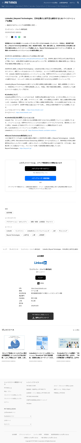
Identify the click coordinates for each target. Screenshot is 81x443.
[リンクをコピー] (24, 37)
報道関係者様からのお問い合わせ (60, 434)
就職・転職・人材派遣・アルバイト (42, 222)
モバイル (19, 6)
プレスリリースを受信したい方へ (13, 395)
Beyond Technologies (13, 235)
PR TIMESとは (8, 388)
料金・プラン (7, 391)
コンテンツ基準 (37, 434)
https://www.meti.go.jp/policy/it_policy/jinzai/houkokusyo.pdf (25, 58)
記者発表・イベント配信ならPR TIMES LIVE (38, 393)
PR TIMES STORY (31, 386)
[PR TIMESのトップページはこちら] (11, 2)
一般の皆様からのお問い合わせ (48, 437)
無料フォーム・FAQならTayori (62, 389)
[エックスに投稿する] (12, 37)
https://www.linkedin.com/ (24, 112)
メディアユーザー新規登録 (40, 178)
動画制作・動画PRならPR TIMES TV (36, 389)
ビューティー (41, 6)
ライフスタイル (63, 6)
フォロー (40, 277)
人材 (54, 231)
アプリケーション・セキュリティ (17, 222)
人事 (33, 235)
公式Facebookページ (9, 412)
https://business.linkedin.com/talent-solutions (42, 130)
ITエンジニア (63, 231)
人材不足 (26, 235)
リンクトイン (19, 231)
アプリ (26, 6)
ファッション (52, 6)
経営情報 (9, 212)
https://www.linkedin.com (39, 288)
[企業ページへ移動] (40, 263)
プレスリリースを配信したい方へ (13, 398)
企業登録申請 (63, 3)
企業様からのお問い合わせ (31, 437)
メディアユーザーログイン (40, 168)
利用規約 (46, 434)
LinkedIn (9, 231)
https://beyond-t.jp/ (26, 148)
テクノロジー (10, 6)
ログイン (72, 3)
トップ (5, 249)
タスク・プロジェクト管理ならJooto (63, 386)
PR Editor (29, 403)
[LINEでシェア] (19, 37)
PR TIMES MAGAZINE (32, 396)
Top (3, 6)
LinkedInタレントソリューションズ (38, 231)
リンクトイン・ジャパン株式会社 (30, 249)
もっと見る (76, 330)
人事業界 (41, 235)
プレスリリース (13, 249)
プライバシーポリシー (25, 434)
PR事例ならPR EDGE (59, 393)
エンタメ (32, 6)
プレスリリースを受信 (50, 3)
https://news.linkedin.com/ (35, 110)
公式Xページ (7, 420)
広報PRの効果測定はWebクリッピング (37, 400)
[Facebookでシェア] (15, 37)
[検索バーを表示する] (78, 2)
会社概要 (14, 434)
